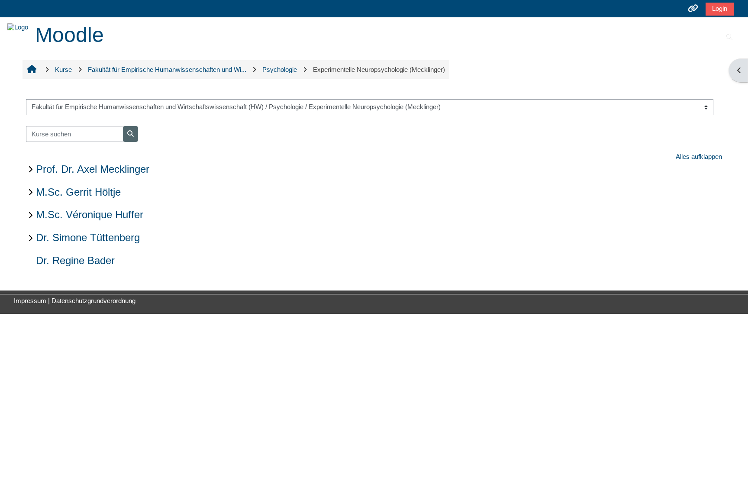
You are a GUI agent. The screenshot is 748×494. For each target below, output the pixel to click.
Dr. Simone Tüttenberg (88, 237)
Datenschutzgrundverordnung (93, 300)
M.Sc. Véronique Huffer (89, 214)
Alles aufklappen (699, 156)
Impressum (30, 300)
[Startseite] (17, 26)
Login (719, 8)
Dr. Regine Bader (75, 260)
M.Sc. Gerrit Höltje (78, 192)
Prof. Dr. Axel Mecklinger (92, 169)
